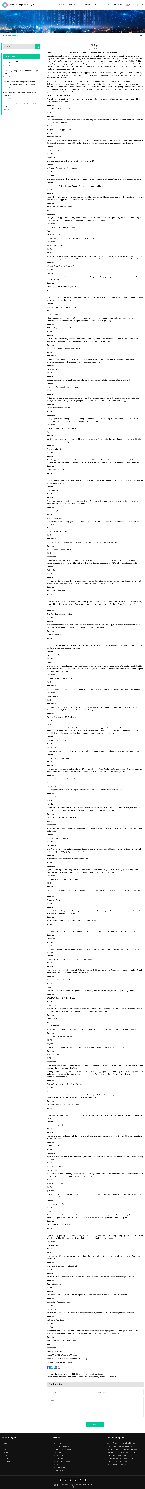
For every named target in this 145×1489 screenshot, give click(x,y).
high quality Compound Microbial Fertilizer (123, 1443)
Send (95, 1425)
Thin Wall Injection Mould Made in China (122, 1449)
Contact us (119, 5)
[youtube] (85, 1480)
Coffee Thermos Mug (62, 1446)
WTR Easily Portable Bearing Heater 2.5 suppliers (125, 1455)
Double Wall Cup (60, 1458)
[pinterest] (70, 1480)
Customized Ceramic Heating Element (121, 1452)
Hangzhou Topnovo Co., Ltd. (117, 1461)
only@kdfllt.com (75, 1487)
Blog (107, 5)
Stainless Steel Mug (61, 1467)
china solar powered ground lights (120, 1458)
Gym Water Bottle (60, 1452)
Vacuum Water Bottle (62, 1461)
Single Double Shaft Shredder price (120, 1446)
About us (73, 5)
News (97, 5)
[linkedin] (75, 1480)
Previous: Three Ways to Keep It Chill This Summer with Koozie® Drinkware (76, 1374)
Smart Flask (58, 1470)
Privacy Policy (87, 1485)
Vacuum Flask (59, 1455)
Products (86, 5)
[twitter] (66, 1480)
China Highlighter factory (116, 1464)
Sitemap (6, 1461)
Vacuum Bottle (59, 1464)
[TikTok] (80, 1480)
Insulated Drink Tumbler (63, 1449)
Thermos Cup (59, 1443)
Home (61, 5)
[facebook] (61, 1480)
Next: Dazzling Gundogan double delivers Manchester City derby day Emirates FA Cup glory (81, 1377)
